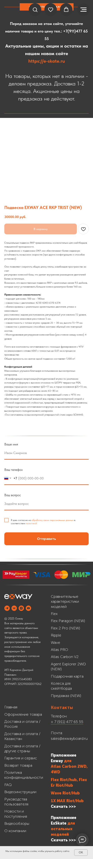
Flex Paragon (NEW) (68, 620)
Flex (54, 613)
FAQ (8, 784)
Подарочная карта (67, 676)
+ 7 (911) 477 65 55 (67, 721)
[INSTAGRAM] (21, 608)
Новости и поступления (15, 814)
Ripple (56, 635)
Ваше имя (11, 444)
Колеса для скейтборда (61, 686)
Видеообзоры (16, 823)
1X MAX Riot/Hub (67, 801)
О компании (15, 830)
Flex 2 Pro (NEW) (65, 628)
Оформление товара (23, 714)
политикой (31, 523)
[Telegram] (7, 608)
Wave (55, 642)
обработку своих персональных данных (53, 520)
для (67, 761)
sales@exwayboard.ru (69, 738)
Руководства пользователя (16, 801)
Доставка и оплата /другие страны (22, 748)
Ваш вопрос (12, 495)
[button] (35, 9)
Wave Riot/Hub (65, 793)
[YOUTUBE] (28, 608)
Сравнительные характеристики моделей (65, 601)
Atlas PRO (59, 649)
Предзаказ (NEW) (66, 695)
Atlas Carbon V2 (65, 656)
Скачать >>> (63, 806)
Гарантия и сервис (20, 758)
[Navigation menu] (83, 10)
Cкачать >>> (63, 840)
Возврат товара (18, 765)
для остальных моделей (63, 829)
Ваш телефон (13, 470)
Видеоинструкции (20, 791)
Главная (10, 707)
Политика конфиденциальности (23, 775)
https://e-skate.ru (46, 61)
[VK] (14, 608)
